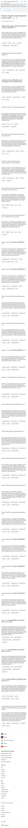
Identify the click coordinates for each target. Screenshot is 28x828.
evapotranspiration (6, 45)
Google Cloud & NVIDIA (5, 761)
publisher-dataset (10, 261)
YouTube (3, 777)
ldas (3, 99)
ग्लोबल (12, 205)
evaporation (19, 43)
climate (3, 70)
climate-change (10, 696)
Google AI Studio (4, 789)
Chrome (2, 785)
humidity (23, 97)
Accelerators (3, 759)
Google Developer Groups (6, 755)
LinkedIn (2, 773)
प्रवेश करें (24, 1)
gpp (16, 70)
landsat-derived (14, 45)
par (3, 72)
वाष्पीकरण (7, 205)
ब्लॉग (2, 767)
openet (3, 261)
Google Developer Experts (6, 757)
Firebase (3, 787)
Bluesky (2, 769)
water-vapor (9, 180)
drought (16, 124)
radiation (7, 72)
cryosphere (9, 97)
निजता (4, 821)
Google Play (3, 795)
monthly (7, 99)
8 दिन (3, 205)
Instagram (3, 771)
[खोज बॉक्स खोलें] (21, 1)
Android (2, 783)
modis (3, 153)
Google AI (3, 814)
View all (2, 797)
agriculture (4, 43)
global (17, 151)
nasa (7, 153)
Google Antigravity (5, 791)
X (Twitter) (3, 775)
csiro (14, 43)
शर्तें (1, 821)
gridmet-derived (14, 313)
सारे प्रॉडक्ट (3, 816)
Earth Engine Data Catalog (12, 1)
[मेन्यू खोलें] (2, 1)
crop (12, 124)
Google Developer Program (6, 753)
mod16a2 (22, 151)
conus (8, 124)
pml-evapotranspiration (6, 639)
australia (9, 43)
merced (8, 725)
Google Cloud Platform (5, 812)
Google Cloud (3, 793)
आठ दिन (3, 151)
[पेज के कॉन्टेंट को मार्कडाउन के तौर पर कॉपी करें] (17, 18)
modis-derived (22, 70)
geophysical (13, 126)
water (16, 261)
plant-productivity (18, 637)
